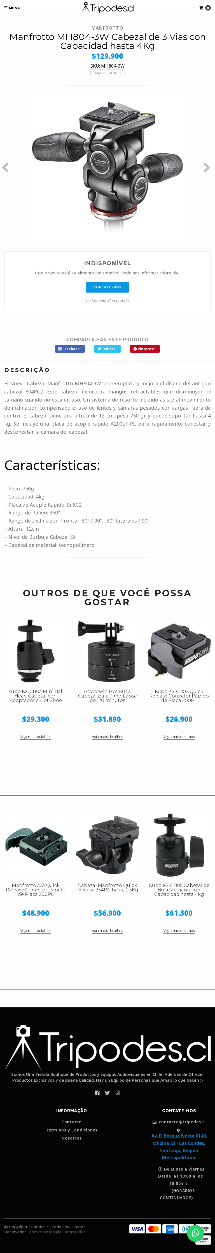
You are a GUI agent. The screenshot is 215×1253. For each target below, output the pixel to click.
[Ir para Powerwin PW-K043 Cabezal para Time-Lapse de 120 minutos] (107, 651)
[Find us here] (179, 1130)
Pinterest (146, 349)
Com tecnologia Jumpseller (57, 1232)
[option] (107, 167)
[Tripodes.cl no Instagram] (118, 1092)
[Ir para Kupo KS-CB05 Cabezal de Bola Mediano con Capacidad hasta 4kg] (179, 845)
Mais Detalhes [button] (107, 73)
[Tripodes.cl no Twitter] (107, 1092)
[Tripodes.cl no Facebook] (97, 1092)
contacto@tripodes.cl (182, 1122)
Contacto (72, 1122)
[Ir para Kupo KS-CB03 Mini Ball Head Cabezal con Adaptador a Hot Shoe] (35, 651)
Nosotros (71, 1138)
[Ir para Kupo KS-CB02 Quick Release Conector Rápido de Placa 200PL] (179, 651)
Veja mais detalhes (35, 737)
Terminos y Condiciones (72, 1130)
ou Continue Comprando (107, 300)
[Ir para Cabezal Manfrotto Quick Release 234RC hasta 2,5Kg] (107, 845)
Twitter (108, 349)
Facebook (71, 349)
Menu (14, 8)
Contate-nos (107, 287)
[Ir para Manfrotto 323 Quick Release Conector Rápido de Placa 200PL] (35, 845)
